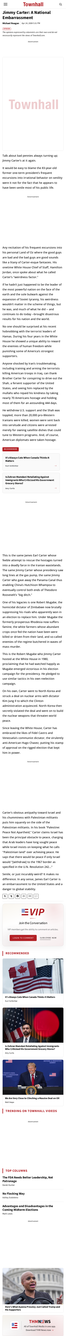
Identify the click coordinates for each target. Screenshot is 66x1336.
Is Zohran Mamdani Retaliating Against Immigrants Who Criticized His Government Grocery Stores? (32, 1047)
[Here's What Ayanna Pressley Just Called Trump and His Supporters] (33, 1286)
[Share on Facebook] (17, 896)
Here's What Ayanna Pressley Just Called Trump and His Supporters (32, 1308)
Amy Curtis (9, 1053)
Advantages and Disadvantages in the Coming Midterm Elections (27, 1208)
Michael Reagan (10, 23)
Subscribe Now (48, 937)
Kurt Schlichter (11, 1001)
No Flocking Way (13, 1194)
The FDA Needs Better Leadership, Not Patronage (27, 1179)
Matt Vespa (9, 1102)
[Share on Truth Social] (11, 896)
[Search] (61, 4)
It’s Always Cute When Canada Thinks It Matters (30, 997)
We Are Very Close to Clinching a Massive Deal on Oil (32, 1098)
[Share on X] (4, 896)
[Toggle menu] (5, 4)
